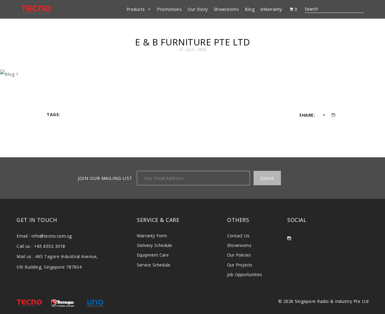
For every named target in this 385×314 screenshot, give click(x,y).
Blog (249, 9)
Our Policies (239, 255)
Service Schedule (153, 265)
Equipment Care (153, 255)
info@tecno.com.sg (52, 236)
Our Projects (239, 265)
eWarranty (271, 9)
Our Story (198, 9)
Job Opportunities (244, 274)
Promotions (169, 9)
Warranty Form (152, 236)
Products (135, 9)
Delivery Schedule (154, 245)
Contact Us (238, 236)
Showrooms (226, 9)
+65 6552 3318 (49, 246)
